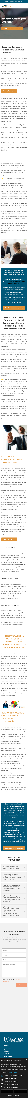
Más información (13, 1072)
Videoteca (6, 1051)
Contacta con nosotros (12, 28)
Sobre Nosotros (8, 1048)
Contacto (6, 1053)
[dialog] (14, 1078)
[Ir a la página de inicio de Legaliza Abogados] (14, 1042)
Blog (5, 1050)
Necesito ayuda (9, 91)
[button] (14, 1095)
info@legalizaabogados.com (13, 1)
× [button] (26, 1059)
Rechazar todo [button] (20, 1091)
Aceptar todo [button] (7, 1091)
